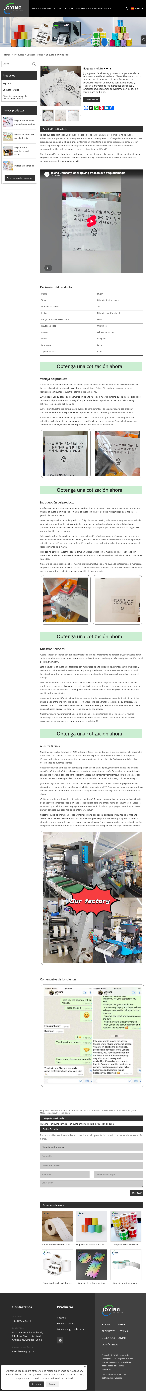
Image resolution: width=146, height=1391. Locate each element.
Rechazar (36, 1384)
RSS (119, 1374)
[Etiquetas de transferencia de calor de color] (91, 1225)
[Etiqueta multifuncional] (48, 115)
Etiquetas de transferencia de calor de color (92, 1244)
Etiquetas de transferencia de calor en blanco (58, 1244)
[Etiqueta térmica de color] (126, 1225)
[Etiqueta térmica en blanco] (126, 1264)
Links (104, 1374)
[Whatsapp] (60, 1340)
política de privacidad (112, 1378)
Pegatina (7, 83)
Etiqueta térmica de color (126, 1244)
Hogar (106, 1324)
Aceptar (52, 1384)
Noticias (123, 1331)
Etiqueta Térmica (35, 54)
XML (124, 1374)
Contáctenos (110, 1344)
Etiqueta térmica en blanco (126, 1283)
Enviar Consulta (92, 99)
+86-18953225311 (21, 1320)
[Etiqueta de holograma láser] (91, 1264)
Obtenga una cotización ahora (89, 366)
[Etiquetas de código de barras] (57, 1264)
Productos (19, 54)
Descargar (108, 1337)
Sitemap (112, 1374)
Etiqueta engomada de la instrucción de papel (15, 97)
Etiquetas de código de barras (57, 1283)
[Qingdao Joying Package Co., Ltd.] (14, 8)
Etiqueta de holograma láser (91, 1283)
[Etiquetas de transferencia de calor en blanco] (57, 1225)
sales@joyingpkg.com (23, 1351)
